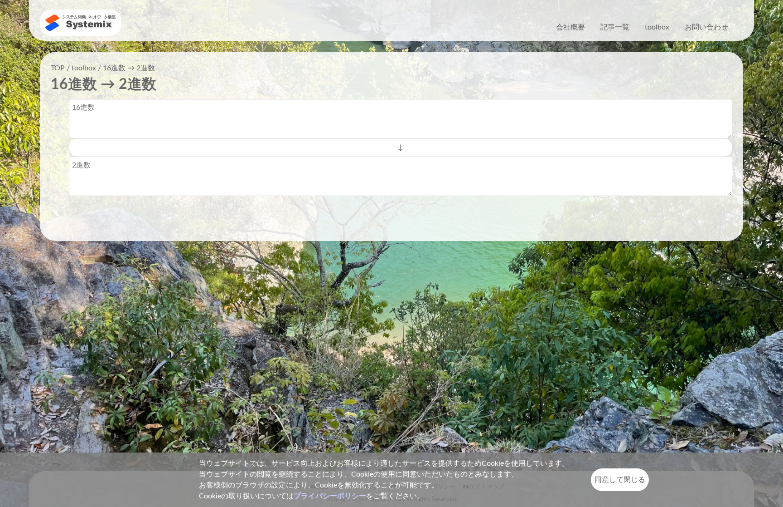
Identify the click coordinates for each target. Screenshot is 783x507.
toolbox (657, 27)
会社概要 (570, 27)
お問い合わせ (706, 27)
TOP (58, 68)
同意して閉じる (619, 479)
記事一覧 (614, 27)
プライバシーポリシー (330, 496)
